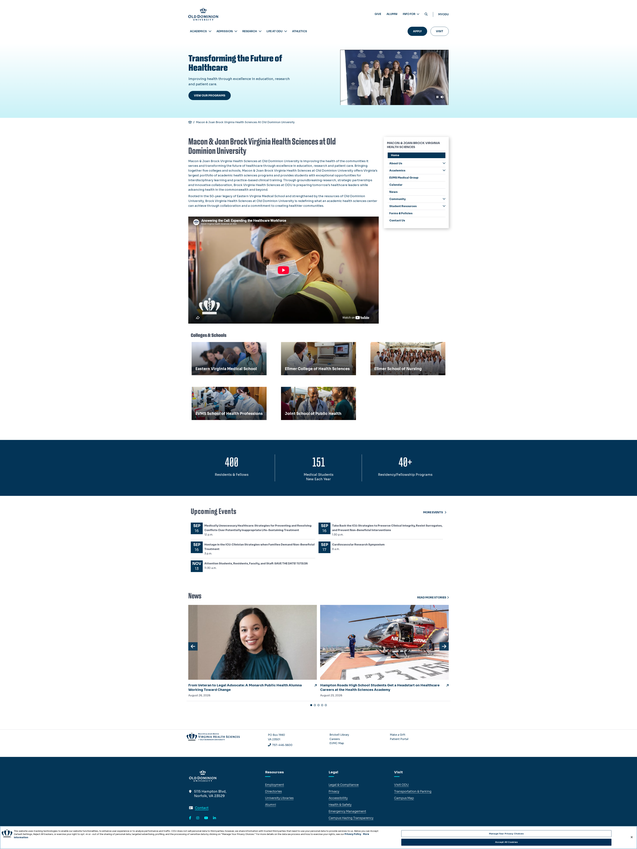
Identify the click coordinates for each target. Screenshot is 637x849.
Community (397, 199)
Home (395, 155)
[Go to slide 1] (311, 705)
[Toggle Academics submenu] (444, 170)
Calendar (395, 185)
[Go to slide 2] (315, 705)
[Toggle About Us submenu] (444, 163)
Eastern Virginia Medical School (217, 345)
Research (249, 31)
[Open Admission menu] (235, 31)
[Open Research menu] (260, 31)
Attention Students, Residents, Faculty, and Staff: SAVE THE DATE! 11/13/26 (256, 563)
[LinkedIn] (214, 818)
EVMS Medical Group (403, 177)
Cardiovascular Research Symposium (358, 544)
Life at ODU (275, 31)
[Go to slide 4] (322, 705)
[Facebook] (190, 818)
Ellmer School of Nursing (390, 345)
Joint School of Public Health (304, 390)
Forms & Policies (401, 213)
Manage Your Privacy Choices (506, 833)
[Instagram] (197, 818)
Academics (198, 31)
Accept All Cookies (506, 842)
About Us (395, 163)
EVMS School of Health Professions (220, 390)
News (393, 192)
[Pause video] (437, 97)
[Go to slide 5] (326, 705)
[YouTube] (206, 818)
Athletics (299, 31)
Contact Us (397, 220)
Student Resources (403, 206)
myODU (443, 14)
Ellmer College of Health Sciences (307, 345)
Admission (224, 31)
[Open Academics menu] (210, 31)
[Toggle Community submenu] (444, 198)
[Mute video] (442, 97)
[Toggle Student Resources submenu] (444, 206)
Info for (409, 14)
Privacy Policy (353, 834)
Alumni (392, 14)
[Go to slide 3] (318, 705)
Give (378, 14)
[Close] (631, 837)
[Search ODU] (426, 14)
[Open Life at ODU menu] (285, 31)
